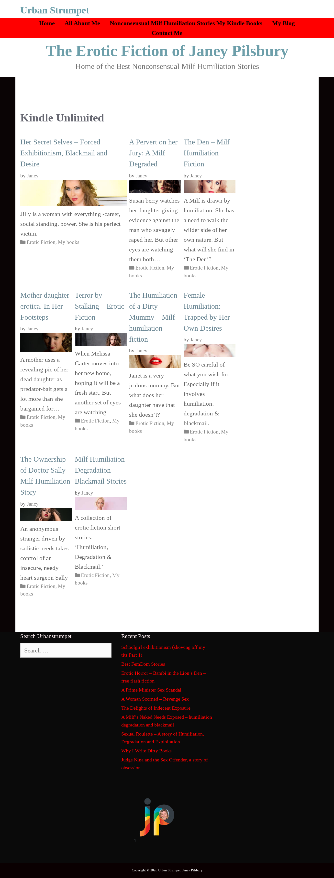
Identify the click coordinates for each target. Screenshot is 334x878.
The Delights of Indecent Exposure (155, 708)
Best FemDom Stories (143, 664)
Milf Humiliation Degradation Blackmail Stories (101, 470)
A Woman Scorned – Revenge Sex (155, 699)
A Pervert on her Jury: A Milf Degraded (153, 153)
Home (47, 23)
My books (68, 242)
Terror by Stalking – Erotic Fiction (99, 306)
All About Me (82, 23)
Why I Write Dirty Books (146, 750)
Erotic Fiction (41, 242)
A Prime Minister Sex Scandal (151, 690)
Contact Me (167, 33)
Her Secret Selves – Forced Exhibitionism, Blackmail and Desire (63, 153)
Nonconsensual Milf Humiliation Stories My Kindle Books (186, 23)
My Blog (283, 23)
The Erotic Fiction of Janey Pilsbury (167, 50)
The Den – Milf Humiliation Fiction (207, 153)
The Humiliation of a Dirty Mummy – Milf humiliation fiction (153, 317)
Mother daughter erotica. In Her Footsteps (44, 306)
